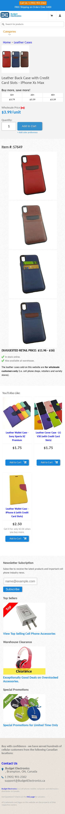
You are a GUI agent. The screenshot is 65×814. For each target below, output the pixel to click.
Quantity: (7, 120)
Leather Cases (23, 42)
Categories (9, 31)
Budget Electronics (9, 789)
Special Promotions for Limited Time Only (30, 725)
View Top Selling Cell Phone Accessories (29, 633)
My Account (60, 16)
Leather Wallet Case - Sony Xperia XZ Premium (17, 437)
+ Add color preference (27, 132)
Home (7, 42)
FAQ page (31, 797)
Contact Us (9, 763)
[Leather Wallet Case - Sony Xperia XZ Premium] (17, 413)
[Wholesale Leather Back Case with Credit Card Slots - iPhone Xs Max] (15, 59)
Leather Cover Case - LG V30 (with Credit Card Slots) (48, 437)
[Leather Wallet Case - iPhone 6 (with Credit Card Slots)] (17, 489)
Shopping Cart (51, 16)
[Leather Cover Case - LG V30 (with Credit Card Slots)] (48, 413)
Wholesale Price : (13, 107)
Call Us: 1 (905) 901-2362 (33, 3)
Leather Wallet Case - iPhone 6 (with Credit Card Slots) (17, 513)
